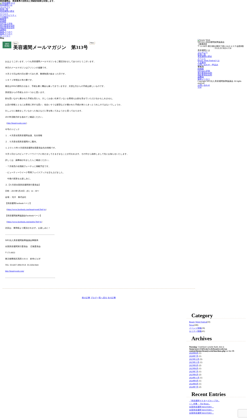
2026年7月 (193, 356)
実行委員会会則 (7, 26)
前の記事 (86, 298)
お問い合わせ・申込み (208, 65)
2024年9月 (193, 381)
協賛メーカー (6, 32)
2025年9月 (193, 365)
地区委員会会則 (7, 28)
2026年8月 (193, 353)
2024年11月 (194, 378)
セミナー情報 (195, 331)
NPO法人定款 (6, 23)
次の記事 (112, 298)
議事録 (3, 30)
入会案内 (202, 63)
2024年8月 (193, 384)
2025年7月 (193, 371)
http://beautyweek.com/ (14, 271)
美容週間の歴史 (7, 11)
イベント (4, 13)
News (191, 325)
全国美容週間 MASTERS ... (201, 407)
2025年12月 (194, 359)
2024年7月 (193, 387)
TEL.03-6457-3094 (206, 48)
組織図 (3, 21)
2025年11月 (194, 362)
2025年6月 (193, 375)
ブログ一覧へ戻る (99, 298)
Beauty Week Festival (198, 322)
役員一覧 (4, 9)
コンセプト (5, 7)
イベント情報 (195, 328)
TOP (200, 87)
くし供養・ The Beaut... (199, 404)
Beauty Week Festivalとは (208, 60)
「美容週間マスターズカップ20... (204, 401)
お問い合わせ (204, 85)
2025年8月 (193, 368)
